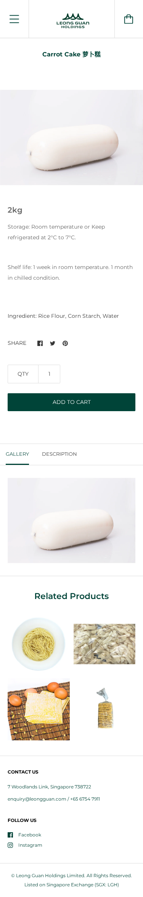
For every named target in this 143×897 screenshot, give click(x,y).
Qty (23, 373)
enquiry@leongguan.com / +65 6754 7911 (54, 799)
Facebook (29, 835)
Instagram (30, 845)
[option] (71, 137)
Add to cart (72, 402)
